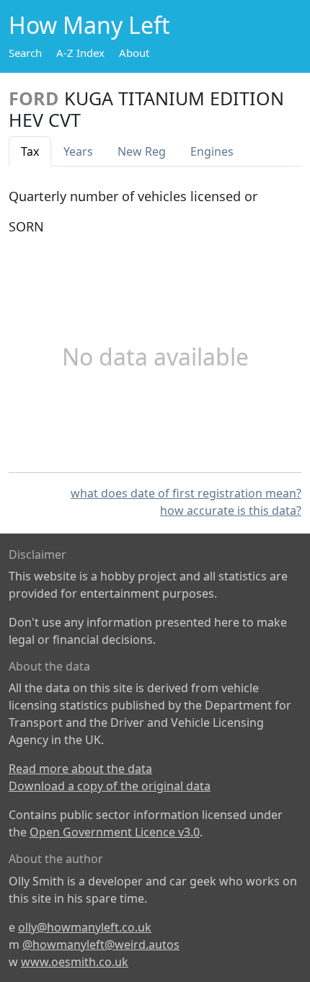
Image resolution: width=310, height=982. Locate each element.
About (134, 52)
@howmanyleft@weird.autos (101, 944)
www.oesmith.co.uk (74, 962)
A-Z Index (80, 52)
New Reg (142, 151)
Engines (212, 151)
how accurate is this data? (230, 510)
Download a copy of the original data (110, 786)
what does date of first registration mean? (186, 493)
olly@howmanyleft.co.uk (84, 927)
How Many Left (89, 24)
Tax (30, 151)
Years (78, 151)
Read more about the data (80, 769)
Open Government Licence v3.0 (115, 832)
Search (25, 52)
